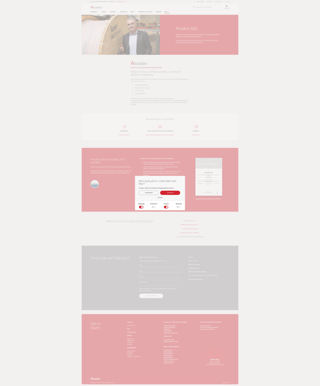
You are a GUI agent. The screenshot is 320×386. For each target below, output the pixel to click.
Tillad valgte (149, 192)
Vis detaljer (160, 198)
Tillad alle (170, 192)
